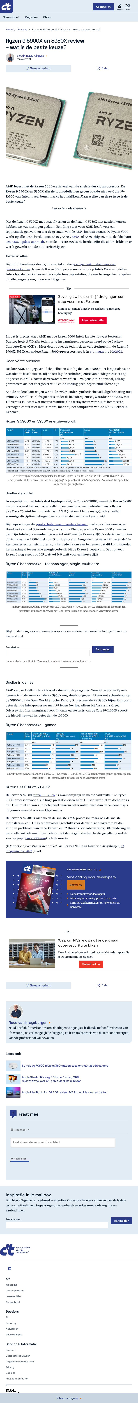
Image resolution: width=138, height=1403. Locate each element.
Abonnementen (15, 1290)
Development (14, 1334)
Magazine (11, 1284)
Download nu (91, 964)
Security (11, 1323)
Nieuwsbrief (13, 1302)
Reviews (22, 29)
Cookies (10, 1372)
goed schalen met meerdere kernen (62, 524)
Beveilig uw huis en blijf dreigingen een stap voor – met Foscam (91, 299)
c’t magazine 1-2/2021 (106, 351)
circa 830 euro (36, 838)
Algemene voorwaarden (20, 1361)
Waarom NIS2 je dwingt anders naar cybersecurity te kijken (88, 943)
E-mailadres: (13, 647)
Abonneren (103, 7)
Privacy (10, 1367)
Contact (10, 1350)
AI (7, 1317)
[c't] (6, 6)
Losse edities (13, 1296)
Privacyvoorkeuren (17, 1378)
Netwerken (12, 1328)
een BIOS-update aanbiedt (25, 242)
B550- (76, 236)
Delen (105, 68)
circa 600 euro (44, 795)
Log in (11, 61)
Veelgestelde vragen (18, 1355)
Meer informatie (93, 320)
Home (9, 29)
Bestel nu (76, 885)
